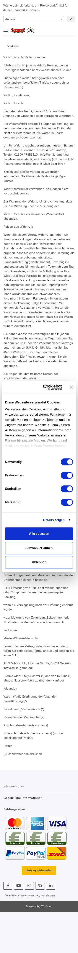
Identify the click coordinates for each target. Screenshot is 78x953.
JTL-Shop (46, 906)
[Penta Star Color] (23, 30)
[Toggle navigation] (5, 28)
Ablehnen (39, 562)
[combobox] (33, 19)
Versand (50, 895)
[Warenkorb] (71, 30)
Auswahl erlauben (39, 548)
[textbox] (33, 19)
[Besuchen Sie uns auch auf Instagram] (29, 886)
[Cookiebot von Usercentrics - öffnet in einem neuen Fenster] (45, 387)
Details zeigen (54, 520)
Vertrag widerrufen (39, 870)
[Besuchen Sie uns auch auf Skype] (40, 886)
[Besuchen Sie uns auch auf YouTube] (18, 886)
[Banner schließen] (71, 387)
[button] (56, 30)
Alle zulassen (39, 533)
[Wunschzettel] (63, 30)
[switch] (67, 475)
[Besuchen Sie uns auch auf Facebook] (7, 886)
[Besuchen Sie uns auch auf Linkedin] (50, 886)
